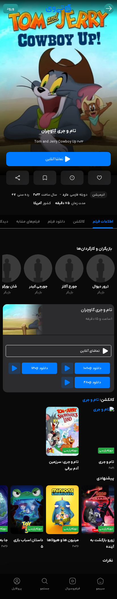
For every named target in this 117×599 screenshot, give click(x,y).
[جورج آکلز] (69, 281)
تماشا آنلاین (54, 159)
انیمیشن (98, 194)
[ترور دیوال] (100, 281)
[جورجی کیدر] (38, 281)
